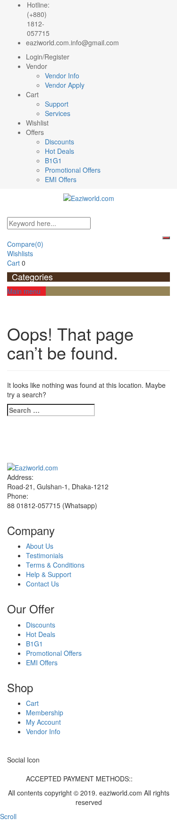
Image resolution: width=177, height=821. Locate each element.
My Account (43, 722)
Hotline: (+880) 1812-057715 (38, 19)
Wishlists (20, 253)
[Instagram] (46, 769)
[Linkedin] (25, 769)
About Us (39, 546)
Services (57, 113)
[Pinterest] (40, 769)
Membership (44, 712)
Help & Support (48, 574)
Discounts (59, 141)
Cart (32, 94)
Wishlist (37, 122)
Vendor (36, 66)
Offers (35, 132)
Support (56, 104)
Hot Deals (59, 151)
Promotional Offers (73, 170)
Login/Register (47, 56)
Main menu (24, 291)
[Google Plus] (30, 769)
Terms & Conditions (55, 565)
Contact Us (42, 583)
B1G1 (53, 160)
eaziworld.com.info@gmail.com (72, 42)
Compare (25, 244)
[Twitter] (14, 769)
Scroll (8, 816)
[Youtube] (35, 769)
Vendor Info (62, 75)
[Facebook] (9, 769)
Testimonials (44, 555)
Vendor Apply (64, 85)
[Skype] (20, 769)
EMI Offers (60, 179)
